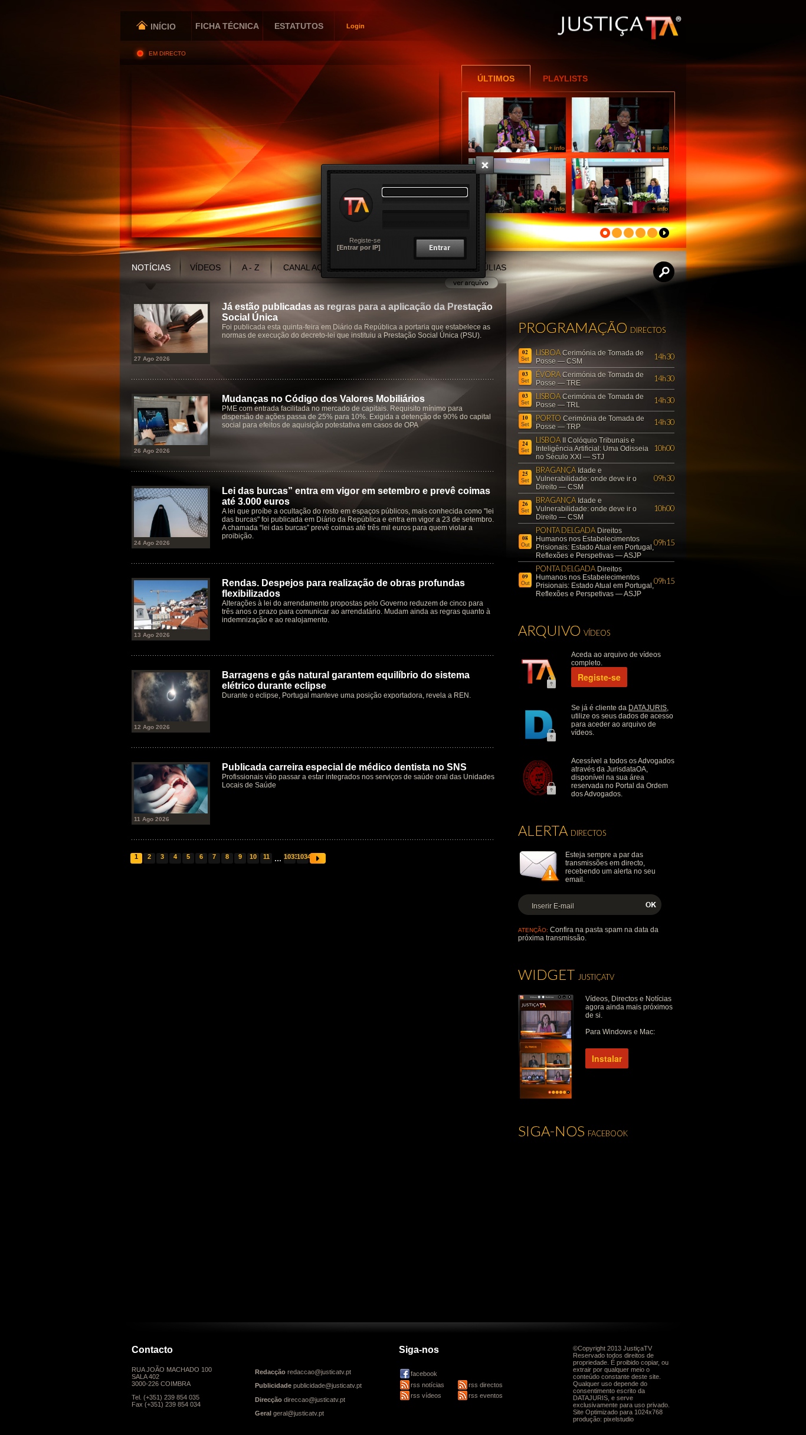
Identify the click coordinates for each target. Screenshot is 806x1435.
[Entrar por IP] (359, 247)
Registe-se (365, 240)
